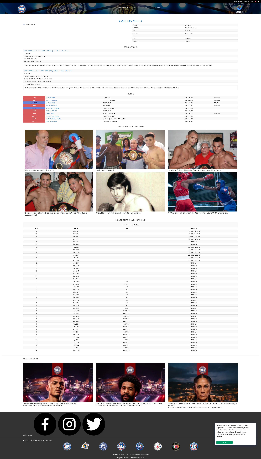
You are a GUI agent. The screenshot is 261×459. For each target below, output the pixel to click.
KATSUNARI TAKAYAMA (53, 119)
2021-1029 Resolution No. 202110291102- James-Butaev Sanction (46, 51)
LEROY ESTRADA (51, 100)
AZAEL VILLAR (50, 98)
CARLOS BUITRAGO (52, 116)
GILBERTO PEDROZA (52, 108)
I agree (224, 442)
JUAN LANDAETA (51, 121)
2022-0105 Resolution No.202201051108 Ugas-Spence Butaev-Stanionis (48, 71)
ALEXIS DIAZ (50, 113)
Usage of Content (122, 458)
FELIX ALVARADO (51, 111)
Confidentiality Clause (137, 458)
